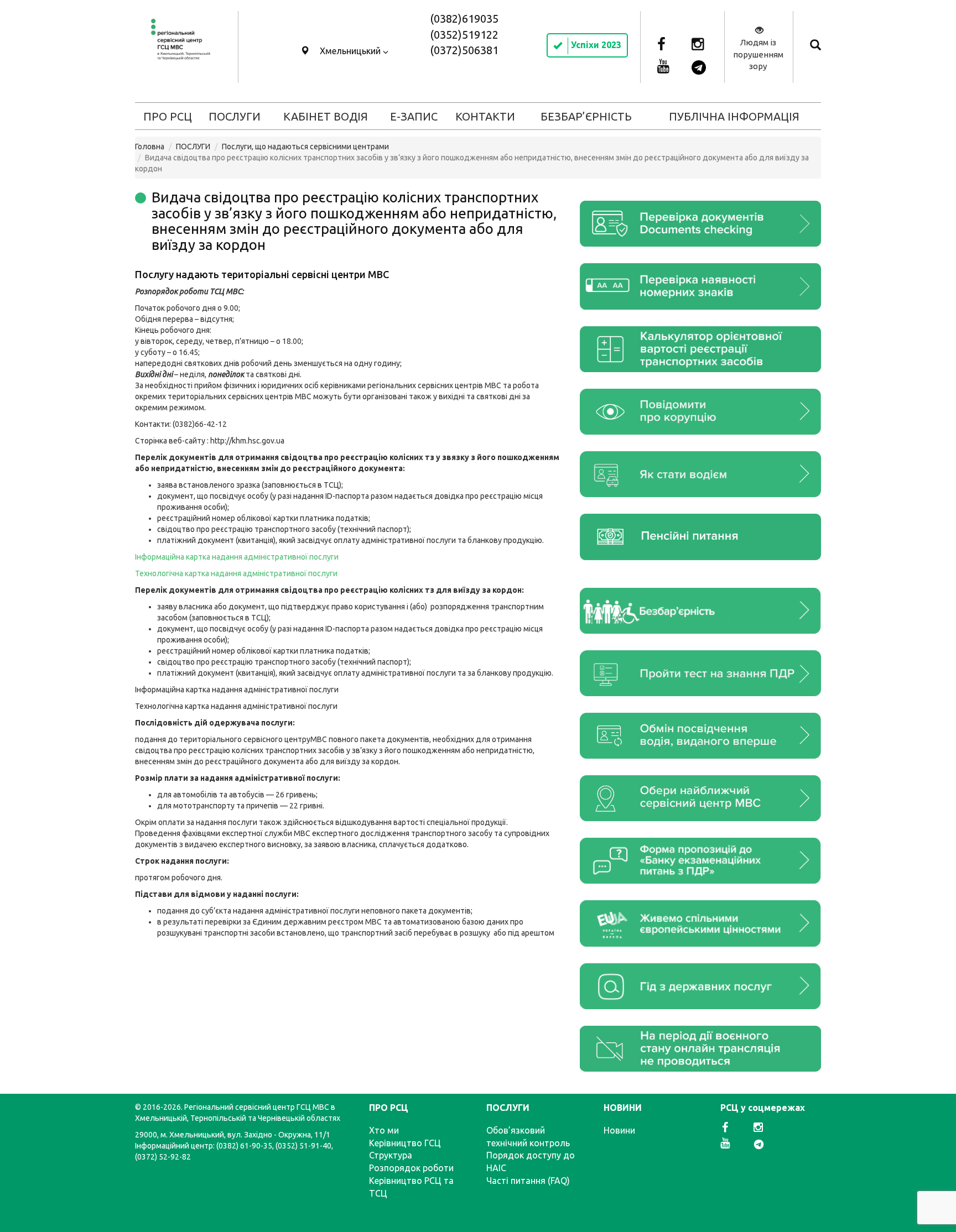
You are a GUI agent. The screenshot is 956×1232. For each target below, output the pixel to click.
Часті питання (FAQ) (528, 1181)
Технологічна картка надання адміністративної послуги (237, 706)
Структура (390, 1155)
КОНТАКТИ (485, 116)
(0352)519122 (464, 34)
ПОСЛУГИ (235, 116)
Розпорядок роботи (411, 1168)
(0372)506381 (464, 50)
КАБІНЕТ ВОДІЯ (325, 116)
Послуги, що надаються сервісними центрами (305, 146)
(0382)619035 (464, 18)
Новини (619, 1130)
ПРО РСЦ (167, 116)
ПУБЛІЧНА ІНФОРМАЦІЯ (734, 116)
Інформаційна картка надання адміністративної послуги (237, 556)
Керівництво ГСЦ (405, 1143)
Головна (149, 146)
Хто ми (384, 1130)
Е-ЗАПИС (414, 116)
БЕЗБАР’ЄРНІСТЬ (586, 116)
